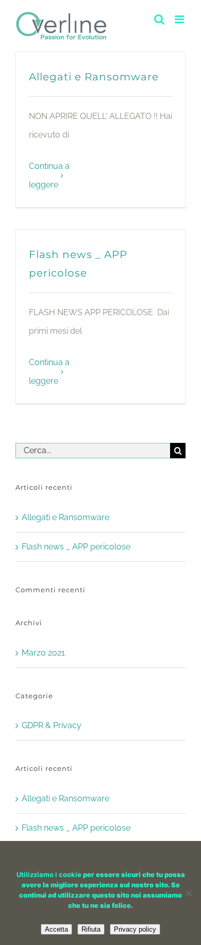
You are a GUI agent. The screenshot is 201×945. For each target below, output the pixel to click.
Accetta (56, 929)
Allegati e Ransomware (94, 77)
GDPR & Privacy (51, 725)
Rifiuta (90, 929)
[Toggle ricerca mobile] (159, 19)
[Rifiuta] (188, 893)
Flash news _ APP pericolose (76, 547)
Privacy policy (135, 929)
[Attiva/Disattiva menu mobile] (180, 19)
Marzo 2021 (43, 653)
